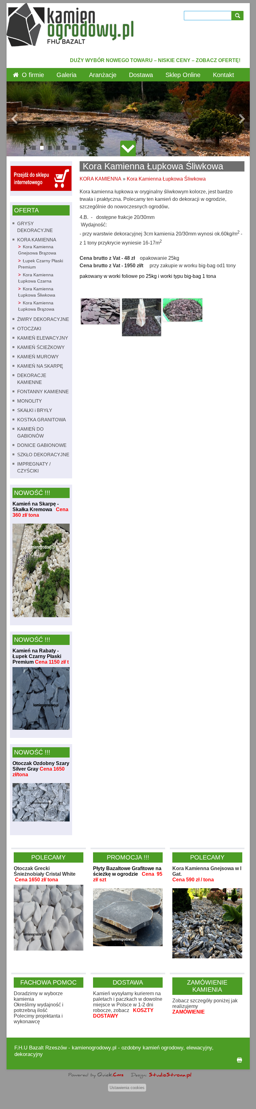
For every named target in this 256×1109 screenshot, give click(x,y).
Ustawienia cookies (127, 1087)
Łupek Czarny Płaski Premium (40, 264)
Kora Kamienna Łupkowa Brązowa (36, 306)
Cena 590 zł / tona (193, 879)
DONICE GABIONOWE (41, 445)
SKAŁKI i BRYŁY (34, 410)
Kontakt (223, 74)
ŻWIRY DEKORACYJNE (43, 319)
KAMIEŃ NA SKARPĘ (40, 366)
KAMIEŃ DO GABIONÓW (30, 432)
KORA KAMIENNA (36, 239)
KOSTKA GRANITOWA (41, 419)
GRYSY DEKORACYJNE (35, 227)
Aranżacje (102, 74)
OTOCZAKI (29, 328)
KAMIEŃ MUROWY (38, 356)
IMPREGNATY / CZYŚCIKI (34, 467)
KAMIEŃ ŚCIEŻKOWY (41, 347)
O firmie (33, 74)
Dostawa (141, 74)
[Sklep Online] (41, 189)
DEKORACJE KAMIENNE (31, 379)
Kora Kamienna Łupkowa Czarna (35, 278)
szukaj (239, 15)
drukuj (239, 1060)
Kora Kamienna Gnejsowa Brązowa (37, 250)
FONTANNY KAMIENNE (43, 391)
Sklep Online (182, 74)
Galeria (66, 74)
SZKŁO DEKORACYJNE (43, 454)
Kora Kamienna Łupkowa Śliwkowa (36, 292)
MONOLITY (29, 401)
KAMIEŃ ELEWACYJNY (42, 338)
